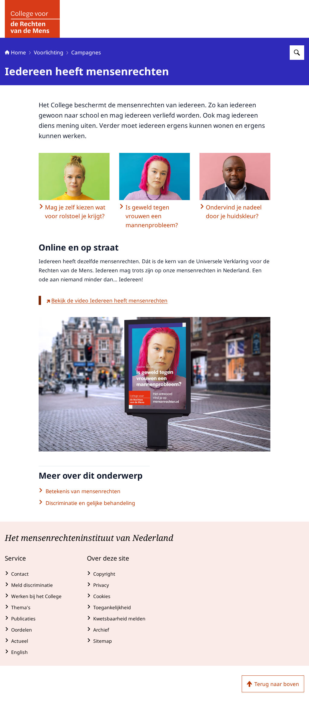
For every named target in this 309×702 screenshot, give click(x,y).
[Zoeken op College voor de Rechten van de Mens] (297, 52)
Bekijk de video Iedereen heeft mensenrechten (109, 300)
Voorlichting (48, 52)
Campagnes (86, 52)
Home (18, 52)
